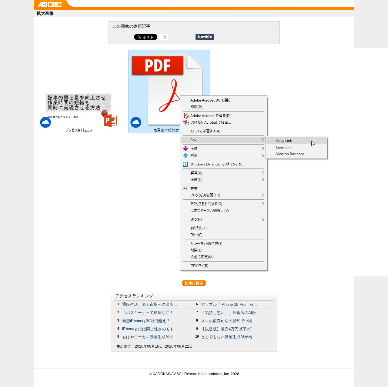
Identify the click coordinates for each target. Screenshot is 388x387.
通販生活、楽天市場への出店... (149, 304)
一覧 (163, 37)
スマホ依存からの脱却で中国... (228, 321)
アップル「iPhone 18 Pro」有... (229, 304)
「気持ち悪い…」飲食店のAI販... (230, 312)
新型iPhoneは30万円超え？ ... (150, 321)
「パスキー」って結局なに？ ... (150, 312)
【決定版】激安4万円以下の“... (228, 329)
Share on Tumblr (205, 37)
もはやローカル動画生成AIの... (149, 337)
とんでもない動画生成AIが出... (228, 337)
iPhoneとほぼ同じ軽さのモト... (149, 329)
